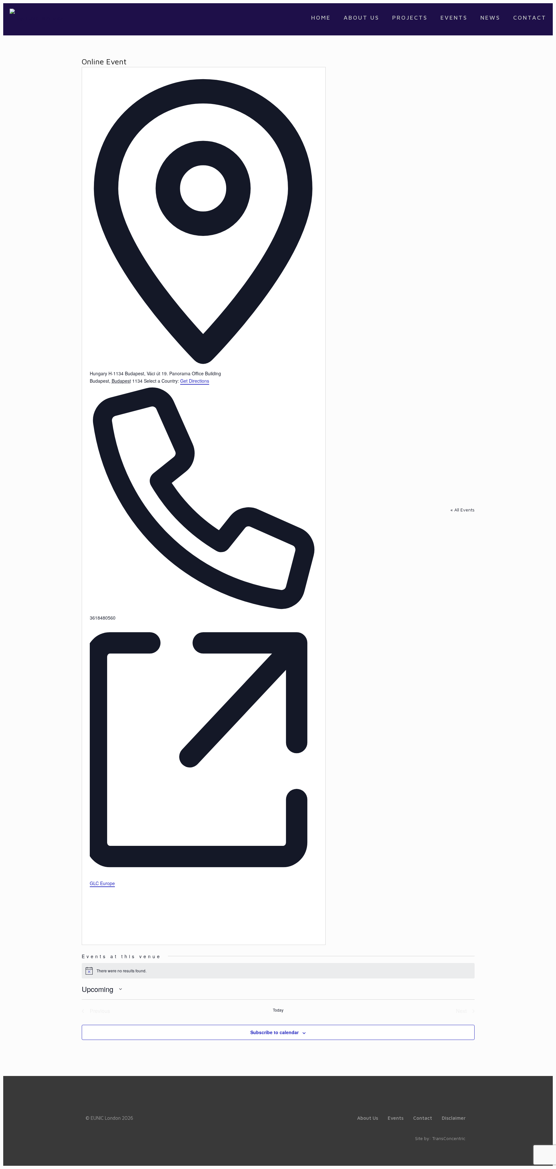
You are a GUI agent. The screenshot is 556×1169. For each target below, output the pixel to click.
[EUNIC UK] (36, 17)
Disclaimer (454, 1118)
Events (395, 1118)
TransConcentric (448, 1138)
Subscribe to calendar (274, 1032)
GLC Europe (102, 883)
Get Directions (194, 381)
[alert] (278, 970)
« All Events (462, 509)
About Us (367, 1118)
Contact (422, 1118)
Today (278, 1010)
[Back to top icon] (525, 1156)
